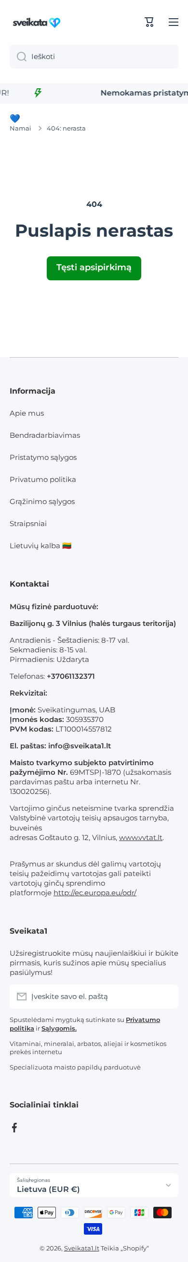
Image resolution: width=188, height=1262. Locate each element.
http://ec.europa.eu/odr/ (95, 892)
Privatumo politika (43, 479)
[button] (149, 22)
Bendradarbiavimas (45, 435)
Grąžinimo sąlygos (42, 501)
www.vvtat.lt (140, 837)
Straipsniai (28, 523)
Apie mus (27, 413)
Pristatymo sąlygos (43, 457)
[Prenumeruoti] (166, 997)
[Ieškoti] (18, 57)
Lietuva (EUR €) (48, 1189)
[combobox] (94, 57)
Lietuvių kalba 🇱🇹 (40, 545)
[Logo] (38, 21)
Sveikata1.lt (81, 1248)
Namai (20, 128)
